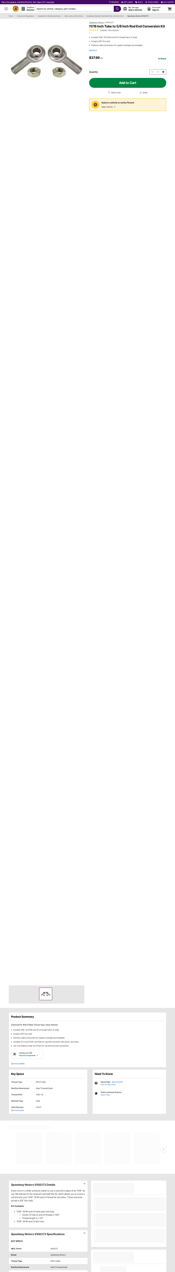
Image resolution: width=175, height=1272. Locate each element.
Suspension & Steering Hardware (49, 16)
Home (11, 16)
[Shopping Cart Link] (169, 8)
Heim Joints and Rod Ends (73, 16)
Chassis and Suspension (25, 16)
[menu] (6, 8)
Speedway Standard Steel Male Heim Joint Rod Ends (105, 16)
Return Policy (105, 1095)
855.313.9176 (117, 1082)
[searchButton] (117, 9)
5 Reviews (103, 30)
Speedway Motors (96, 22)
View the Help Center (108, 1085)
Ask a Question (113, 30)
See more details (18, 1063)
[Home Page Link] (16, 8)
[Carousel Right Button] (163, 1149)
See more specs (17, 1110)
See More (93, 50)
